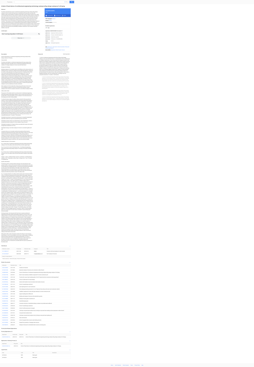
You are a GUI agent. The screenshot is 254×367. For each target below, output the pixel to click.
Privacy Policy (137, 365)
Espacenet (53, 49)
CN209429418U (5, 320)
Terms (132, 365)
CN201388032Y (5, 279)
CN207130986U (5, 308)
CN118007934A (5, 289)
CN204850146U (5, 293)
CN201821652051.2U (6, 336)
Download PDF (50, 15)
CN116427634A (5, 253)
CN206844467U (5, 315)
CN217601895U (5, 322)
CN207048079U (5, 324)
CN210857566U (5, 281)
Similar (64, 15)
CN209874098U (5, 296)
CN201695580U (5, 267)
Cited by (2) (49, 46)
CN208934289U (5, 272)
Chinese (53, 18)
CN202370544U (5, 291)
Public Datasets (126, 365)
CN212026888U (5, 298)
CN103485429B (5, 277)
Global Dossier (58, 49)
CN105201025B (5, 270)
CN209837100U (5, 300)
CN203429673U (5, 317)
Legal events (54, 46)
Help (142, 365)
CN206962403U (5, 305)
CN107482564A (5, 284)
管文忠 (50, 20)
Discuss (63, 49)
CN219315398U (5, 286)
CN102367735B (5, 274)
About (112, 365)
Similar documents (61, 46)
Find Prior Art (58, 15)
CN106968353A (5, 312)
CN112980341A (5, 251)
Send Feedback (118, 365)
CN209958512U (5, 303)
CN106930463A (5, 310)
